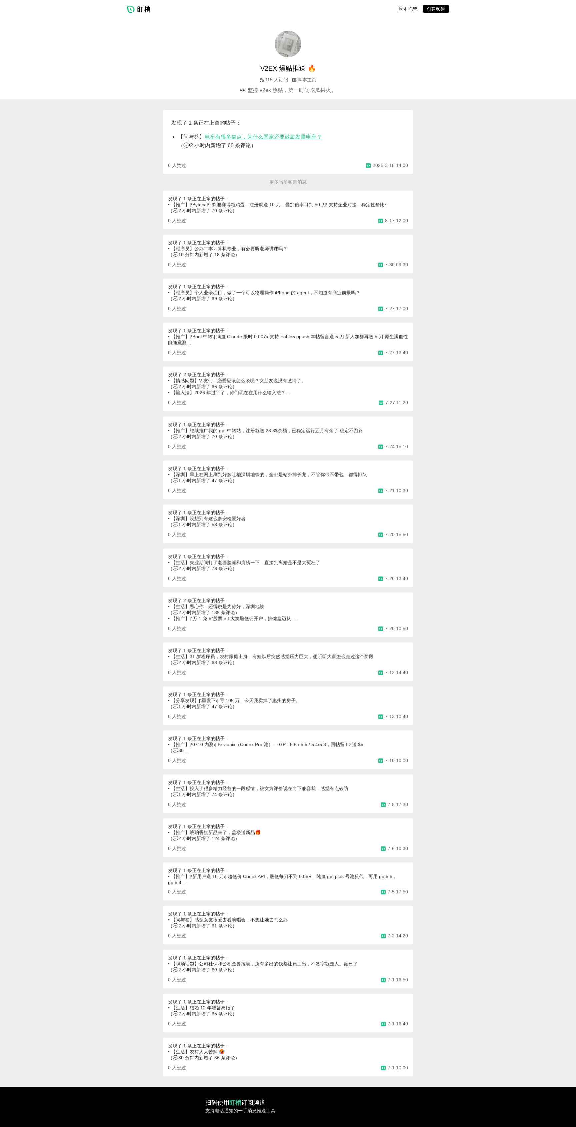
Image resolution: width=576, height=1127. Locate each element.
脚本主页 (307, 79)
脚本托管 (408, 9)
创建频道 (436, 9)
